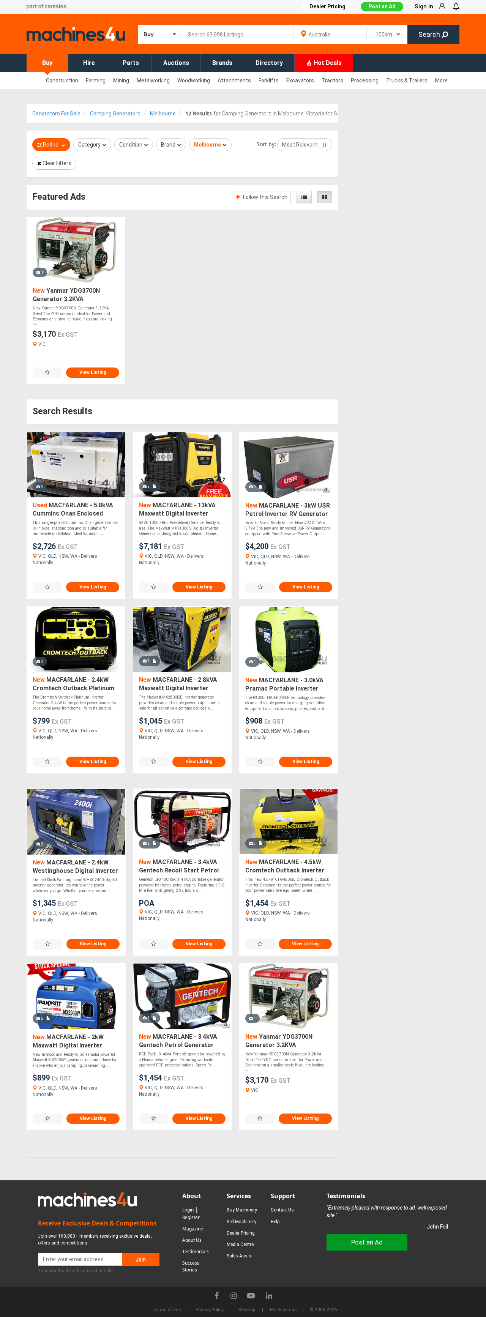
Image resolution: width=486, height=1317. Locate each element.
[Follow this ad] (47, 372)
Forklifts (269, 80)
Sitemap (246, 1309)
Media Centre (240, 1244)
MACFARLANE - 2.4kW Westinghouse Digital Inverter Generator (75, 867)
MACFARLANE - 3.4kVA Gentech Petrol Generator (178, 1041)
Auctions (176, 62)
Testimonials (195, 1251)
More (441, 80)
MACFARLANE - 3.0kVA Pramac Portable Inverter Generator (284, 685)
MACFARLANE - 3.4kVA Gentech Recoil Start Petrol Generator (179, 866)
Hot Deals (327, 62)
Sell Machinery (241, 1221)
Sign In (424, 6)
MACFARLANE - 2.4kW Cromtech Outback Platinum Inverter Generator (73, 684)
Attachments (234, 80)
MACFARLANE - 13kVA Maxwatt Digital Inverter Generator (177, 510)
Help (275, 1221)
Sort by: (266, 144)
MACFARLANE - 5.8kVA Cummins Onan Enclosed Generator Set (73, 510)
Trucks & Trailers (407, 80)
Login (188, 1210)
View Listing (92, 372)
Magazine (192, 1229)
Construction (62, 80)
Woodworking (193, 80)
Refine (51, 145)
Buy (47, 62)
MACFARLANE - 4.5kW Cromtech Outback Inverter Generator (284, 866)
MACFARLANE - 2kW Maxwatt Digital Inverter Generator (68, 1041)
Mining (121, 80)
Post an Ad (382, 6)
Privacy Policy (210, 1309)
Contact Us (282, 1210)
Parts (131, 62)
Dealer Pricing (241, 1233)
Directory (269, 62)
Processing (365, 80)
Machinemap (283, 1309)
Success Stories (190, 1266)
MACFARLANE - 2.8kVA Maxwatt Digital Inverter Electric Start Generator (178, 684)
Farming (96, 80)
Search (430, 34)
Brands (222, 62)
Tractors (332, 80)
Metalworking (153, 80)
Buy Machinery (242, 1210)
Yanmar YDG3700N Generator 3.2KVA (66, 295)
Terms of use (167, 1309)
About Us (192, 1240)
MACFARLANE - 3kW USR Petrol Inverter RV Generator (287, 509)
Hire (89, 62)
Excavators (300, 80)
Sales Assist (240, 1256)
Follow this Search (264, 197)
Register (191, 1217)
